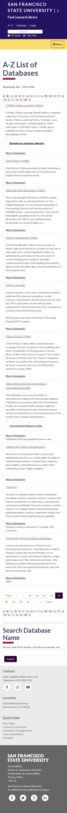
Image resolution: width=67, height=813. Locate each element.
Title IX (12, 780)
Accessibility (15, 766)
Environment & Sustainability (24, 773)
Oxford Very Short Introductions (25, 446)
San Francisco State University (25, 786)
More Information (15, 152)
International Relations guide (25, 425)
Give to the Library (13, 734)
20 (22, 601)
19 (14, 601)
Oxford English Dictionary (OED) (25, 190)
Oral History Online (17, 160)
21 (29, 601)
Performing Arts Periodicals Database (29, 538)
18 (7, 601)
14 (38, 595)
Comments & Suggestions (17, 730)
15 (45, 595)
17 (60, 596)
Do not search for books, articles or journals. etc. (32, 647)
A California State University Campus (28, 789)
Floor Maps (9, 723)
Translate (8, 737)
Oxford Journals (15, 285)
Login (33, 25)
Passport (11, 487)
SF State (16, 35)
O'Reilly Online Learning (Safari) (25, 105)
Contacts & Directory (15, 726)
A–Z (10, 25)
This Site (32, 35)
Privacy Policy (15, 777)
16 (52, 595)
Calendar (21, 25)
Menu (58, 45)
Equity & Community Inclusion (24, 769)
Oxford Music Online (18, 336)
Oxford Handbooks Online (22, 237)
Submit (10, 658)
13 (30, 595)
